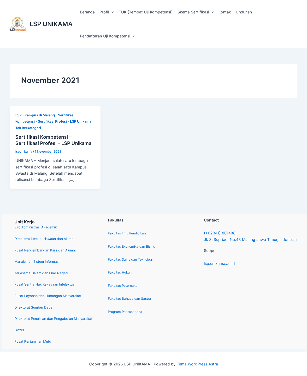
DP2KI (19, 330)
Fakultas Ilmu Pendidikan (127, 233)
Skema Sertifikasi (193, 12)
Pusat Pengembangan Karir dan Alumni (45, 250)
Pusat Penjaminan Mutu (32, 341)
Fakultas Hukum (120, 272)
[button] (111, 12)
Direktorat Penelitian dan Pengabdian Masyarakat (53, 318)
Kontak (224, 12)
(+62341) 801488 (220, 233)
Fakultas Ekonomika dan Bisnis (131, 246)
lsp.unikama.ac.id (219, 263)
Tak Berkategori (28, 128)
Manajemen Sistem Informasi (36, 261)
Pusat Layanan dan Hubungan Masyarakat (47, 296)
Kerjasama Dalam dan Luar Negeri (41, 273)
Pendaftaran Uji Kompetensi (105, 36)
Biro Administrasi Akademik (35, 227)
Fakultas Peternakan (123, 285)
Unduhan (244, 12)
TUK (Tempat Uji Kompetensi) (146, 12)
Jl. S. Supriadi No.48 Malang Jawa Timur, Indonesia (250, 239)
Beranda (87, 12)
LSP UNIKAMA (51, 24)
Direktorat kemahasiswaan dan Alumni (44, 239)
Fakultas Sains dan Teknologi (130, 259)
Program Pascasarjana (125, 312)
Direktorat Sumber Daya (33, 307)
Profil (104, 12)
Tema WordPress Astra (197, 364)
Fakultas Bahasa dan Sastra (129, 298)
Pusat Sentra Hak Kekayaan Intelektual (44, 284)
